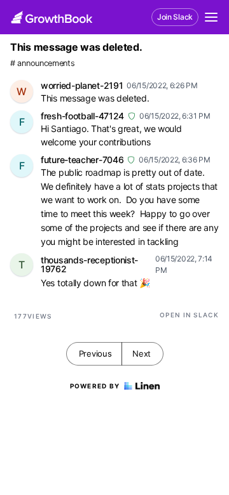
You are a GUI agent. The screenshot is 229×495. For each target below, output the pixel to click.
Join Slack (175, 17)
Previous (95, 353)
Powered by (95, 386)
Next (141, 353)
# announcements (42, 63)
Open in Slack (189, 315)
